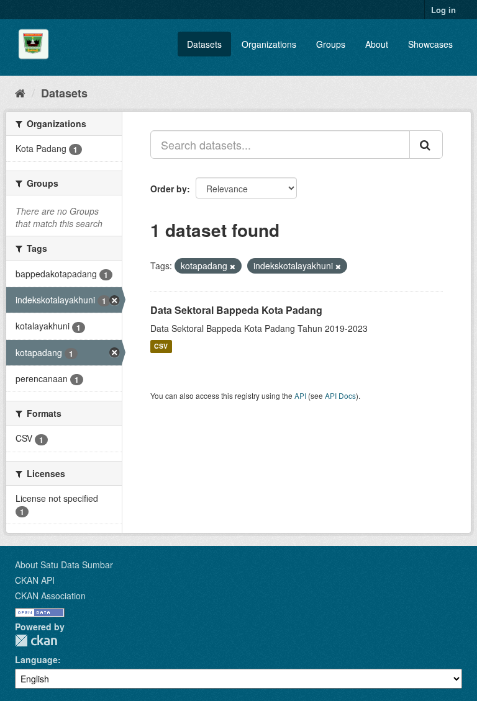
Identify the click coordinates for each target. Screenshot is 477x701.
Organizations (269, 44)
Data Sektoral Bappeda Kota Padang (236, 310)
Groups (330, 44)
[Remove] (232, 266)
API (300, 395)
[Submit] (426, 144)
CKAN (36, 640)
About (376, 44)
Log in (443, 10)
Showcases (430, 44)
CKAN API (35, 580)
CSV (161, 346)
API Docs (340, 395)
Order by (168, 188)
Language (36, 659)
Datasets (204, 44)
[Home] (20, 92)
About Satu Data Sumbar (64, 564)
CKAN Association (50, 595)
